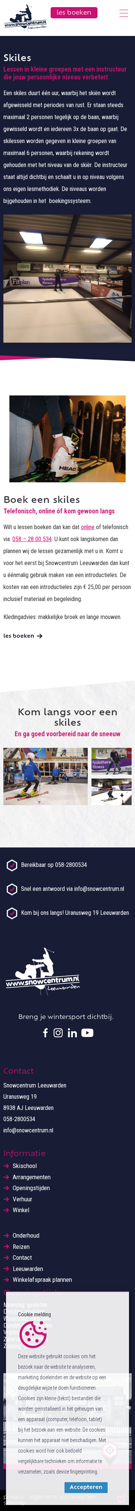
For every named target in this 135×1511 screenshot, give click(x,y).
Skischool (25, 1165)
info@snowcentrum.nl (28, 1130)
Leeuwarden (28, 1268)
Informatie (24, 1154)
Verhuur (22, 1199)
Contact (22, 1257)
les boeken (18, 636)
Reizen (21, 1246)
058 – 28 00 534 (32, 539)
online (87, 527)
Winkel (21, 1210)
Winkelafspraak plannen (42, 1279)
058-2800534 (19, 1119)
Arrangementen (32, 1177)
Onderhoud (26, 1235)
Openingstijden (31, 1188)
